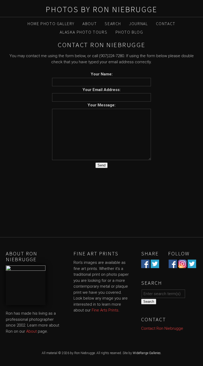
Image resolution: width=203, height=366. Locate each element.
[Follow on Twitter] (192, 265)
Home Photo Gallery (51, 23)
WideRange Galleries (147, 353)
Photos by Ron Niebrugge (101, 9)
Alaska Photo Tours (83, 32)
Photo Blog (129, 32)
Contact (166, 23)
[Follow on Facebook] (173, 265)
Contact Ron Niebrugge (162, 328)
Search (113, 23)
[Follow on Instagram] (182, 265)
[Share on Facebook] (145, 265)
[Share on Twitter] (155, 265)
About (89, 23)
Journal (138, 23)
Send (101, 165)
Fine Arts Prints (105, 310)
